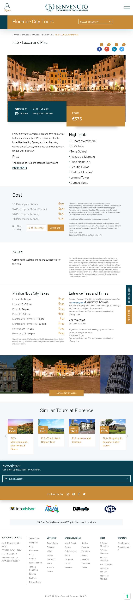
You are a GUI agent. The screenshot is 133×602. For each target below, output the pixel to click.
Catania (68, 547)
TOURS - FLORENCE (42, 34)
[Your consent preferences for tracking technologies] (127, 596)
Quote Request (35, 562)
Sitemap (32, 574)
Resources (33, 550)
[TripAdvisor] (23, 509)
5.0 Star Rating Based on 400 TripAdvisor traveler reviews (66, 522)
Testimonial (34, 538)
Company (33, 542)
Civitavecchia (70, 551)
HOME (16, 34)
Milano (50, 551)
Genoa (67, 555)
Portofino (51, 559)
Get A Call (129, 314)
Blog (31, 546)
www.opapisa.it (78, 302)
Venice (50, 571)
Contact (32, 558)
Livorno (68, 563)
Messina (68, 567)
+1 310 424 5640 (9, 553)
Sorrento (50, 567)
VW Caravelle (106, 564)
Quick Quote (129, 295)
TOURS (25, 34)
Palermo (85, 547)
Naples (50, 555)
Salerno (84, 555)
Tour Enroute (123, 543)
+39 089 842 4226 (10, 557)
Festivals (33, 578)
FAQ (31, 554)
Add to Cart (55, 228)
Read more (19, 167)
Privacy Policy (35, 582)
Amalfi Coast (52, 543)
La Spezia (69, 559)
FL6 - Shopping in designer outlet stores (112, 442)
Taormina (85, 563)
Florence (50, 547)
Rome (49, 563)
